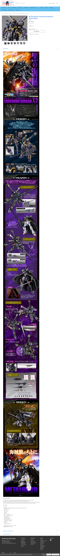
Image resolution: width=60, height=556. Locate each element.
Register (53, 3)
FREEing (41, 544)
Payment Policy (4, 10)
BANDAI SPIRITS (20, 7)
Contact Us (51, 7)
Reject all (48, 554)
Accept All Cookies (55, 554)
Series (38, 7)
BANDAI (41, 539)
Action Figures (26, 7)
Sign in (50, 3)
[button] (30, 48)
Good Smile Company (43, 540)
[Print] (32, 34)
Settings (43, 554)
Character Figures (33, 7)
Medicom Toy (42, 548)
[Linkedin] (36, 34)
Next (26, 43)
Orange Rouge (42, 545)
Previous (3, 43)
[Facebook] (29, 34)
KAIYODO (41, 547)
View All (41, 549)
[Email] (30, 34)
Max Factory (42, 543)
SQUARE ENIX (42, 546)
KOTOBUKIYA (42, 541)
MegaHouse (42, 542)
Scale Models (14, 7)
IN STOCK (9, 7)
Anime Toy (42, 7)
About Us (46, 7)
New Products (4, 7)
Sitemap (32, 544)
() (57, 3)
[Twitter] (34, 34)
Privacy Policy (18, 10)
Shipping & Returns (11, 10)
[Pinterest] (37, 34)
